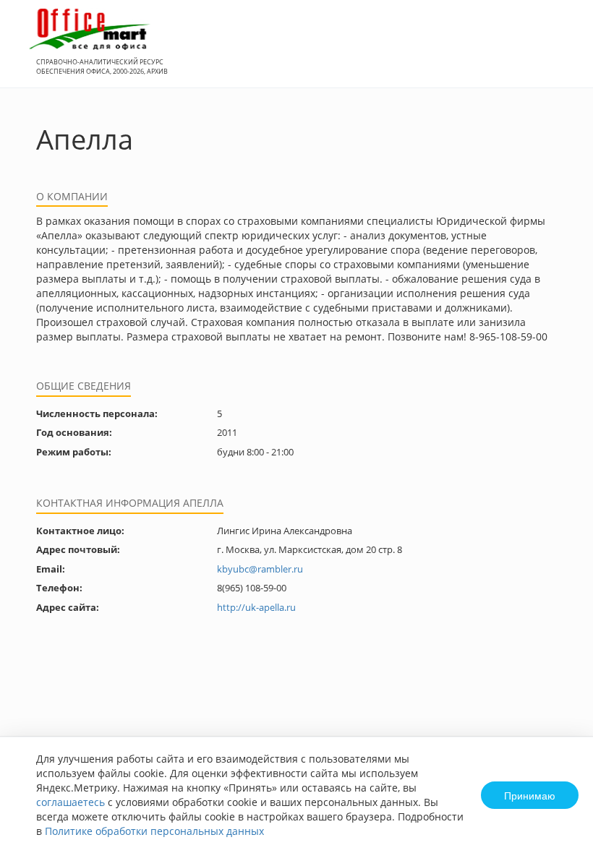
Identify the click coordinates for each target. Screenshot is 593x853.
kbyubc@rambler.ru (260, 568)
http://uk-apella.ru (256, 607)
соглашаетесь (70, 802)
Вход (559, 52)
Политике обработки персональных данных (154, 831)
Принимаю (529, 795)
